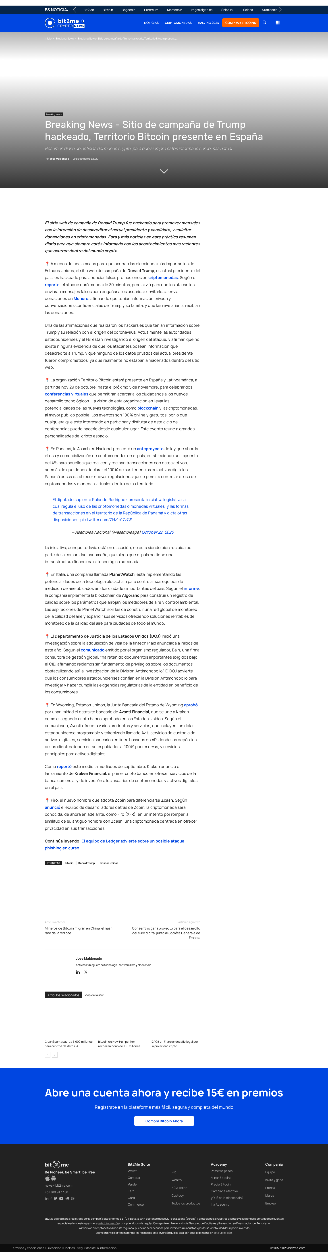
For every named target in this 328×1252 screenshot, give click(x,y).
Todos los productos (186, 1203)
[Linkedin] (80, 206)
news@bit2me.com (59, 1185)
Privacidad (53, 1248)
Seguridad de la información (96, 1248)
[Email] (100, 206)
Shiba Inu (227, 10)
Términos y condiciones (27, 1248)
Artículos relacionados (63, 995)
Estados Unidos (109, 863)
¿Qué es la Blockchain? (227, 1198)
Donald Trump (86, 863)
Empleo (270, 1203)
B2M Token (179, 1187)
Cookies (69, 1248)
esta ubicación (223, 1233)
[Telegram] (110, 206)
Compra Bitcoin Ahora (164, 1121)
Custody (178, 1195)
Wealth (177, 1180)
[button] (264, 23)
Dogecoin (128, 10)
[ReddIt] (90, 206)
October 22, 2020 (158, 532)
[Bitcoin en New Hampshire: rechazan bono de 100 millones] (122, 1021)
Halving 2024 (208, 23)
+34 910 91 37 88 (56, 1192)
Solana (248, 10)
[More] (121, 206)
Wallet (132, 1171)
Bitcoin (108, 10)
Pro (174, 1172)
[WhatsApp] (69, 206)
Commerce (136, 1204)
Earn (131, 1191)
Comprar (134, 1177)
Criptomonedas (178, 23)
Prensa (270, 1187)
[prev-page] (47, 1055)
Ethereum (151, 10)
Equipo (270, 1172)
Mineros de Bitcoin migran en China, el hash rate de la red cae (78, 930)
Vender (133, 1184)
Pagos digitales (201, 10)
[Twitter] (59, 206)
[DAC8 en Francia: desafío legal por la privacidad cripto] (176, 1021)
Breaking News (65, 38)
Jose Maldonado (59, 158)
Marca (269, 1195)
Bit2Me (89, 10)
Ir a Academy (220, 1204)
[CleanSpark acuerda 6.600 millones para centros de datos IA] (69, 1021)
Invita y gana (274, 1180)
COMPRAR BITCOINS (240, 23)
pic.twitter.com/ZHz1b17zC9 (106, 519)
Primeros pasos (222, 1171)
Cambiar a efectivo (224, 1191)
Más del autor (94, 995)
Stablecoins (270, 10)
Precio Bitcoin (220, 1184)
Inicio (48, 38)
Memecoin (174, 10)
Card (131, 1198)
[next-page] (55, 1055)
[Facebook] (49, 206)
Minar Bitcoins (221, 1177)
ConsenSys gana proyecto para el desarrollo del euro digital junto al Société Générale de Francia (166, 933)
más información (108, 1223)
